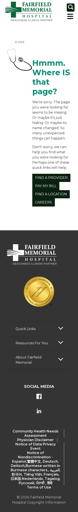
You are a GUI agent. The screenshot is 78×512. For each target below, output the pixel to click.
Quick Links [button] (26, 329)
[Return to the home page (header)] (29, 12)
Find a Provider (51, 178)
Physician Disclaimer (35, 440)
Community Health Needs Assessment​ (35, 433)
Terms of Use (39, 487)
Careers (43, 202)
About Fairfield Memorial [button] (29, 360)
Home (20, 42)
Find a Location (51, 194)
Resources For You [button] (32, 343)
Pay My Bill (46, 186)
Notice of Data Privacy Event (35, 446)
